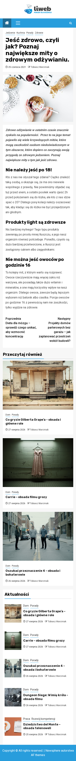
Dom (8, 414)
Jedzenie (10, 33)
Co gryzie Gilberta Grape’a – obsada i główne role (44, 613)
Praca (26, 718)
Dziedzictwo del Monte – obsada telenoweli (42, 726)
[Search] (70, 23)
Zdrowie (39, 33)
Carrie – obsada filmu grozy (26, 497)
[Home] (7, 23)
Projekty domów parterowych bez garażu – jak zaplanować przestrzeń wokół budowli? (54, 330)
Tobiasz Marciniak (40, 67)
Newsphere (52, 750)
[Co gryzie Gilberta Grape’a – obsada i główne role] (38, 385)
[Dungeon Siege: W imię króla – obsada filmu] (13, 697)
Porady (29, 33)
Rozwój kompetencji (43, 718)
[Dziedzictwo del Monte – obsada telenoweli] (13, 726)
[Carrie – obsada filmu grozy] (38, 462)
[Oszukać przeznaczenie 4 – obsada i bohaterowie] (38, 536)
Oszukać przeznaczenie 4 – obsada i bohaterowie (44, 667)
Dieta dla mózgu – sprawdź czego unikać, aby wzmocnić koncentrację (21, 327)
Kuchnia (21, 33)
